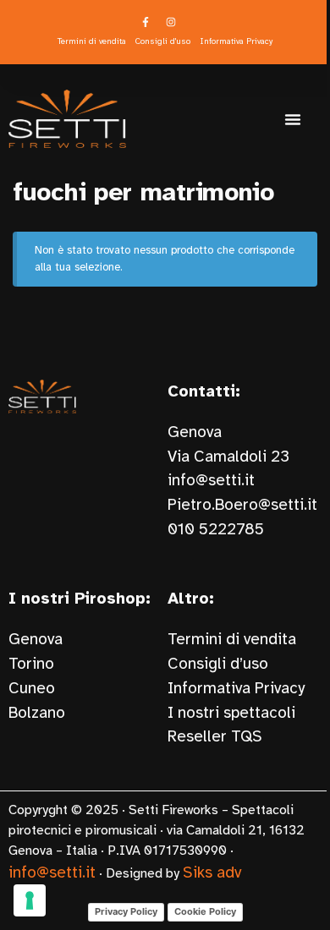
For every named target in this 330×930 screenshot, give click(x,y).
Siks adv (212, 872)
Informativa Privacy (236, 688)
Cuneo (31, 688)
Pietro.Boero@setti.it (242, 505)
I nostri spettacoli (231, 713)
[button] (292, 119)
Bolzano (36, 713)
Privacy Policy (126, 911)
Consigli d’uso (218, 664)
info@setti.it (211, 480)
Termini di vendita (232, 639)
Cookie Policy (205, 911)
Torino (31, 664)
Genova (35, 639)
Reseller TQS (215, 736)
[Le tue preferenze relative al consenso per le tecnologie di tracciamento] (30, 900)
